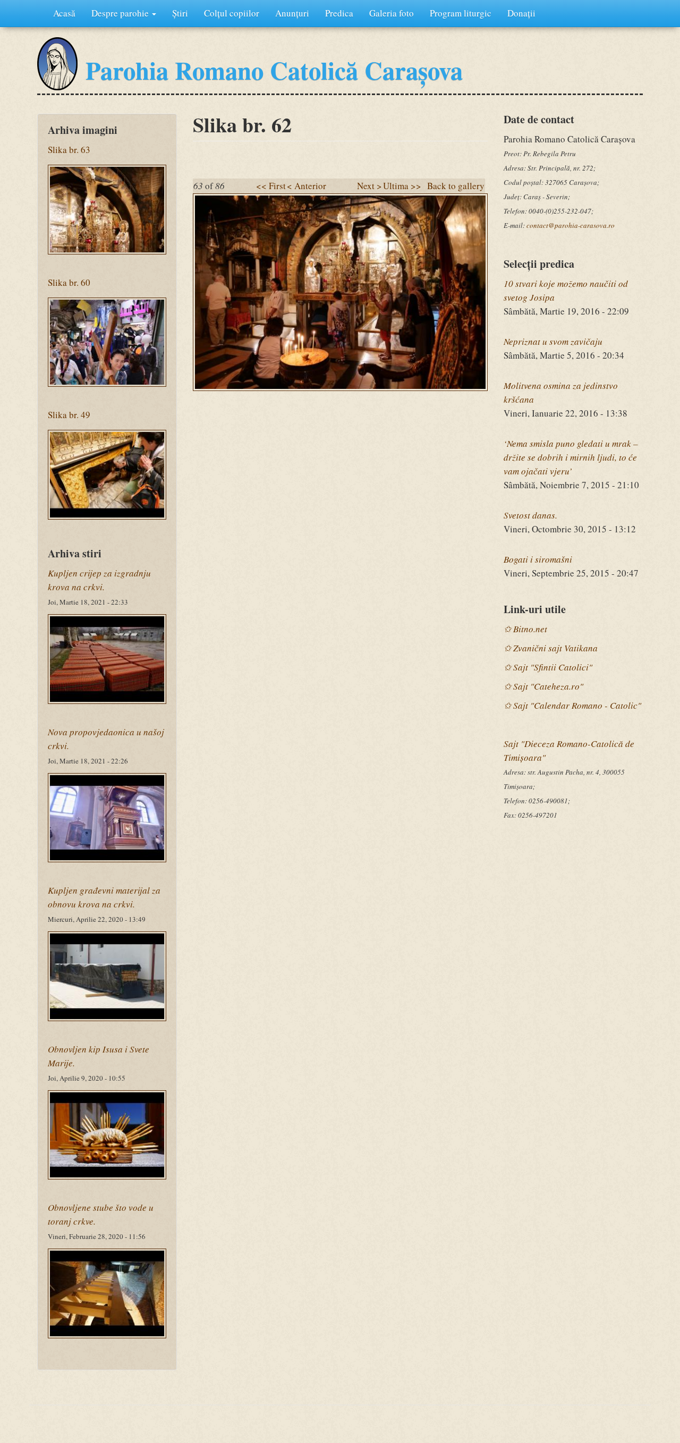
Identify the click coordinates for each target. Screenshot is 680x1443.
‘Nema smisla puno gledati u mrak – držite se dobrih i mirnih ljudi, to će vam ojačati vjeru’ (571, 457)
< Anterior (306, 186)
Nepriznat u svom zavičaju (553, 341)
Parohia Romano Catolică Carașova (274, 70)
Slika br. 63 (69, 149)
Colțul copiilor (231, 13)
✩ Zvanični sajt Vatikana (551, 648)
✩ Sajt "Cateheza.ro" (543, 686)
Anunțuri (292, 13)
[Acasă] (57, 63)
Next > (369, 186)
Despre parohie (121, 13)
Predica (339, 13)
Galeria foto (391, 13)
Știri (180, 13)
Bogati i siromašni (538, 559)
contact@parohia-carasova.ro (570, 225)
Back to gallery (455, 186)
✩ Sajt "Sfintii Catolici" (548, 667)
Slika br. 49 (69, 415)
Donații (521, 13)
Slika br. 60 (69, 282)
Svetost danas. (530, 515)
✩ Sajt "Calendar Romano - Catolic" (572, 705)
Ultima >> (402, 186)
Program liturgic (460, 13)
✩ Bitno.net (525, 629)
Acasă (64, 13)
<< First (271, 186)
